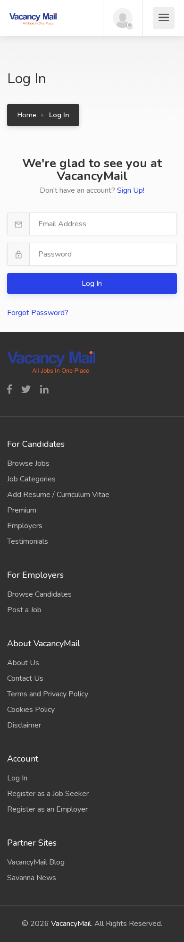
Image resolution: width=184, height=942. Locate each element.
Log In (93, 283)
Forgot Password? (37, 313)
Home (26, 115)
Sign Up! (130, 190)
